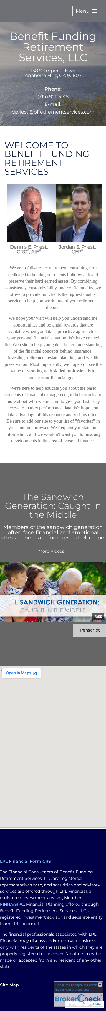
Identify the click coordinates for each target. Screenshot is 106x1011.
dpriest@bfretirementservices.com (53, 112)
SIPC (19, 904)
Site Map (9, 984)
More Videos (53, 551)
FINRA (6, 904)
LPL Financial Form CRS (25, 861)
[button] (86, 11)
